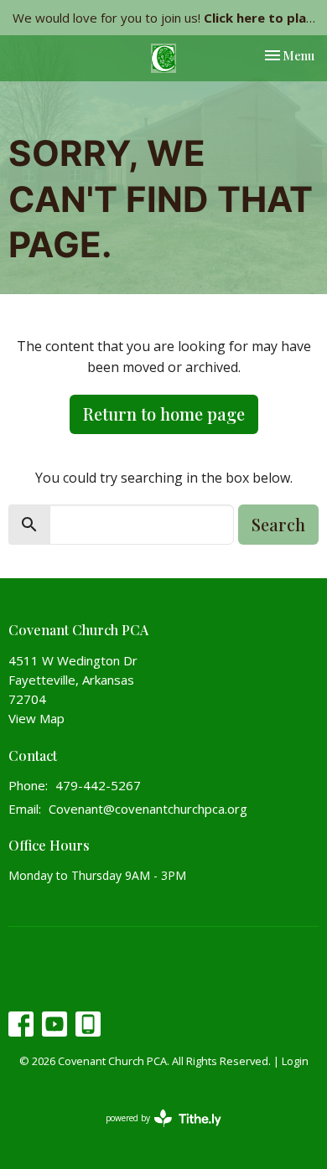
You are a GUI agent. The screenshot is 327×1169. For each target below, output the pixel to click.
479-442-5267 (98, 785)
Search (278, 524)
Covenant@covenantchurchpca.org (148, 808)
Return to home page (164, 413)
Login (295, 1060)
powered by (155, 1132)
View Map (36, 718)
